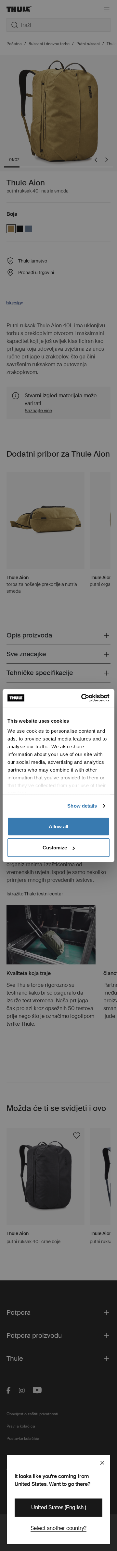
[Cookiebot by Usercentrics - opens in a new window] (83, 698)
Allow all (58, 826)
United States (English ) (58, 1507)
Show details (82, 806)
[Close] (102, 1463)
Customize (55, 847)
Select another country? (58, 1528)
